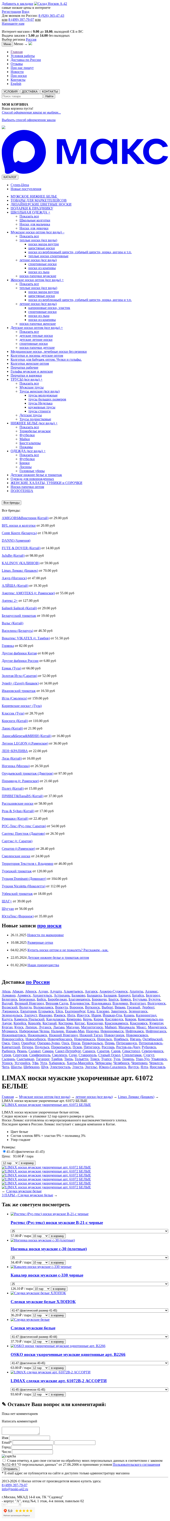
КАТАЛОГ (10, 177)
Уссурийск (22, 1063)
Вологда (25, 1007)
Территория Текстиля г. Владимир (27, 863)
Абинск (31, 991)
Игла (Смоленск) (14, 698)
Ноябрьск (121, 1039)
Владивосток (80, 1003)
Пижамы (26, 447)
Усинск (7, 1063)
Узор (14, 1140)
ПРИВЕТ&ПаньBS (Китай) (22, 796)
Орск (65, 1043)
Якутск (133, 1067)
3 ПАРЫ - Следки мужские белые (27, 1195)
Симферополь (39, 1055)
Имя (5, 1438)
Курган (7, 1027)
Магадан (72, 1027)
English (16, 84)
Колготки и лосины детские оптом (37, 355)
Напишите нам (13, 23)
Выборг (107, 1007)
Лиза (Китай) (12, 758)
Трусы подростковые (35, 419)
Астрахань (62, 995)
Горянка (8, 646)
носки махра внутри (43, 244)
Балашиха (94, 995)
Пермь (109, 1043)
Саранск (89, 1051)
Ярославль (158, 1067)
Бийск (41, 999)
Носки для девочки (33, 228)
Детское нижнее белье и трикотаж (36, 475)
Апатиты (136, 991)
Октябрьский (152, 1039)
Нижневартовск (14, 1035)
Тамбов (56, 1059)
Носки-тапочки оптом (27, 487)
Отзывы (17, 64)
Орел (15, 1043)
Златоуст (30, 1015)
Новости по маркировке (45, 935)
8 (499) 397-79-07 (21, 19)
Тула (116, 1059)
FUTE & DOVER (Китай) (21, 548)
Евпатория (28, 1011)
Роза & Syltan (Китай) (18, 811)
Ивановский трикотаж (19, 691)
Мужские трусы (31, 387)
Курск (18, 1027)
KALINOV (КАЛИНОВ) (20, 563)
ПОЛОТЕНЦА (22, 491)
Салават (35, 1051)
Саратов (103, 1051)
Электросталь (60, 1067)
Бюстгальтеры (30, 443)
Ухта (43, 1063)
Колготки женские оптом (30, 363)
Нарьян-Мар (75, 1031)
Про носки (19, 76)
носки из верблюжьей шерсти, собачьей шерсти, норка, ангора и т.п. (80, 252)
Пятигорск (92, 1047)
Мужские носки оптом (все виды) (37, 232)
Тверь (68, 1059)
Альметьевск (73, 991)
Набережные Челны (34, 1031)
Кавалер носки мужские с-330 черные (47, 1275)
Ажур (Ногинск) (14, 578)
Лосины (25, 467)
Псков (77, 1047)
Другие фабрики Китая (19, 653)
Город (6, 1447)
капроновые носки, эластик (49, 308)
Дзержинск (10, 1011)
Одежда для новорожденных (32, 479)
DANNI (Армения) (16, 540)
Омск (6, 1043)
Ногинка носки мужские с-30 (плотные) (49, 1249)
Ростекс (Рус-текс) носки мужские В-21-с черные (57, 1222)
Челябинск (121, 1063)
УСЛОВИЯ (10, 91)
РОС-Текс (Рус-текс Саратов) (24, 826)
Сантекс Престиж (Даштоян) (23, 833)
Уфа (35, 1063)
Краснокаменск (116, 1023)
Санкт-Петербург (68, 1051)
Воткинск (92, 1007)
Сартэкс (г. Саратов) (17, 841)
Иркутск (83, 1015)
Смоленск (59, 1055)
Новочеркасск (84, 1039)
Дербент (148, 1007)
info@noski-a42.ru (15, 1489)
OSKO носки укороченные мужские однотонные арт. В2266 (68, 1354)
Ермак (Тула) (11, 668)
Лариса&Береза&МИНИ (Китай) (26, 736)
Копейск (20, 1023)
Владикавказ (101, 1003)
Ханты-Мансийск (80, 1063)
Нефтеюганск (156, 1031)
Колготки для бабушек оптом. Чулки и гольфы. (46, 359)
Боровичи (99, 999)
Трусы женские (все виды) (39, 391)
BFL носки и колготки (19, 525)
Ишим (96, 1015)
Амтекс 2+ (10, 600)
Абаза (6, 991)
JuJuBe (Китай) (13, 555)
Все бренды (11, 502)
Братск (113, 999)
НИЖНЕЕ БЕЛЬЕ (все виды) (34, 423)
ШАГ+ (7, 901)
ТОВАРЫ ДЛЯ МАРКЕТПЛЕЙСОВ (39, 200)
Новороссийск (13, 1039)
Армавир (8, 995)
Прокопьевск (61, 1047)
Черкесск (156, 1063)
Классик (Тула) (13, 713)
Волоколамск (43, 1007)
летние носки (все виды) (38, 260)
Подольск (42, 1047)
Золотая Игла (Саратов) (19, 676)
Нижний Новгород (63, 1035)
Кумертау (156, 1023)
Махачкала (126, 1027)
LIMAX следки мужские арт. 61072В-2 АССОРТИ (59, 1380)
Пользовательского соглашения (136, 1464)
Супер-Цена (20, 185)
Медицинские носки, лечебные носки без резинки (49, 351)
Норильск (104, 1039)
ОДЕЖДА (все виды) (28, 451)
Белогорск (9, 999)
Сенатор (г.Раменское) (18, 848)
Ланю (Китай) (12, 728)
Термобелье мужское (35, 431)
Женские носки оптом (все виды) (37, 280)
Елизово (103, 1011)
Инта (71, 1015)
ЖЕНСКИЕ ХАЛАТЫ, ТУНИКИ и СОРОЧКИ (46, 483)
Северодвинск (152, 1051)
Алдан (43, 991)
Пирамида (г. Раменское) (20, 781)
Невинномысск (112, 1031)
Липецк (31, 1027)
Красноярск (139, 1023)
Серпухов (20, 1055)
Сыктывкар (25, 1059)
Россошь (108, 1047)
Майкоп (111, 1027)
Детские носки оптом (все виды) (37, 328)
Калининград (146, 1015)
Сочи (73, 1055)
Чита (5, 1067)
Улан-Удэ (142, 1059)
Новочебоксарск (60, 1039)
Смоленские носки (16, 856)
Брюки (24, 463)
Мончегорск (157, 1027)
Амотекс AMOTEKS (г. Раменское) (28, 593)
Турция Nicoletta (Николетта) (23, 886)
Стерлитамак (132, 1055)
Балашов (110, 995)
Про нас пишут (22, 68)
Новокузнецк (114, 1035)
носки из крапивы (42, 268)
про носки (49, 925)
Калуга (7, 1019)
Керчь (87, 1019)
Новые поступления (26, 189)
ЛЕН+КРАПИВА (15, 751)
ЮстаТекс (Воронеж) (18, 916)
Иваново (45, 1015)
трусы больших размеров (47, 399)
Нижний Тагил (90, 1035)
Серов (6, 1055)
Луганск (45, 1027)
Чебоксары (103, 1063)
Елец (91, 1011)
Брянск (125, 999)
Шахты (16, 1067)
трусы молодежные (43, 395)
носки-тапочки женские (37, 324)
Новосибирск (35, 1039)
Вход (25, 11)
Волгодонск (156, 1003)
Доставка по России (26, 60)
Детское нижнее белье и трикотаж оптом (58, 957)
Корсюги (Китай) (15, 721)
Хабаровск (57, 1063)
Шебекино (31, 1067)
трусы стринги (39, 411)
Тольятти (81, 1059)
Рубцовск (149, 1047)
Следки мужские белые (24, 1191)
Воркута (61, 1007)
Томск (94, 1059)
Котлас (80, 1023)
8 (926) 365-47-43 (51, 15)
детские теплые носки (36, 335)
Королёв (34, 1023)
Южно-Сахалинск (112, 1067)
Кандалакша (55, 1019)
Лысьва (58, 1027)
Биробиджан (57, 999)
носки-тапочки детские (37, 347)
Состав (16, 1136)
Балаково (78, 995)
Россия (31, 39)
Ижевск (60, 1015)
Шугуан (8, 909)
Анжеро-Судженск (113, 991)
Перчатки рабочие (24, 367)
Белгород (153, 995)
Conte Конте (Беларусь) (19, 533)
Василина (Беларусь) (17, 631)
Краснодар (95, 1023)
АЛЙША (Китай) (15, 585)
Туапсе (106, 1059)
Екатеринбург (75, 1011)
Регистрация (11, 11)
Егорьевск (46, 1011)
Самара (47, 1051)
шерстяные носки (41, 248)
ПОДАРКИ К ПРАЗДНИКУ (32, 208)
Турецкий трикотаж (17, 871)
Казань (129, 1015)
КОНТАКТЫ (50, 91)
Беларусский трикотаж (19, 616)
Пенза (75, 1043)
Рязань (22, 1051)
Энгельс (91, 1067)
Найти (49, 96)
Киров (98, 1019)
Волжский (9, 1007)
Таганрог (42, 1059)
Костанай (49, 1023)
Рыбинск (8, 1051)
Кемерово (74, 1019)
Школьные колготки (34, 220)
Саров (115, 1051)
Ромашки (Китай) (15, 818)
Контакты (18, 80)
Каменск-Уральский (29, 1019)
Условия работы (23, 56)
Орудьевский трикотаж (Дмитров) (27, 773)
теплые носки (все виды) (38, 240)
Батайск (138, 995)
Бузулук (154, 999)
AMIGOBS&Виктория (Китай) (25, 518)
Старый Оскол (109, 1055)
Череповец (139, 1063)
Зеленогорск (138, 1011)
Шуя (44, 1067)
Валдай (7, 1003)
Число (6, 1452)
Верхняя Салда (57, 1003)
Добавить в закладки (17, 4)
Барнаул (124, 995)
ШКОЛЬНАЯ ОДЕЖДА (30, 212)
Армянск (24, 995)
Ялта (144, 1067)
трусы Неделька (40, 403)
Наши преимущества (43, 965)
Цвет (14, 1132)
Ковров (130, 1019)
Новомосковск (137, 1035)
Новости (17, 72)
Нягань (135, 1039)
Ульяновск (159, 1059)
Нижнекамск (37, 1035)
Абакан (17, 991)
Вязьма (120, 1007)
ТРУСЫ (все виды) (26, 379)
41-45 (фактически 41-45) (25, 1151)
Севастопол (131, 1051)
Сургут (148, 1055)
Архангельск (42, 995)
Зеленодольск (12, 1015)
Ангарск (91, 991)
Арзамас (151, 991)
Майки (24, 439)
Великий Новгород (29, 1003)
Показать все (29, 216)
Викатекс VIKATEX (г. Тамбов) (26, 638)
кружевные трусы (41, 407)
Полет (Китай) (13, 788)
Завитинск (119, 1011)
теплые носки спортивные (48, 256)
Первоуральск (92, 1043)
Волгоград (138, 1003)
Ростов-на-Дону (128, 1047)
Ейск (59, 1011)
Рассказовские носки (17, 803)
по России (38, 982)
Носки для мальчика (34, 224)
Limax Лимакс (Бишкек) (20, 570)
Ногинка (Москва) (16, 766)
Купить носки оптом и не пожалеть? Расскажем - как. (67, 950)
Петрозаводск (126, 1043)
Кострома (65, 1023)
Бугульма (140, 999)
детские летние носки (35, 339)
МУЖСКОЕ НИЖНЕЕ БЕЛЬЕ (34, 196)
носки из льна (38, 272)
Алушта (56, 991)
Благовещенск (79, 999)
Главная (17, 52)
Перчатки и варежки (26, 375)
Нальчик (57, 1031)
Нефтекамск (135, 1031)
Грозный (133, 1007)
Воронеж (76, 1007)
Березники (27, 999)
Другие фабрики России (20, 661)
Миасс (141, 1027)
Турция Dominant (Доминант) (24, 879)
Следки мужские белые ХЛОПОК (43, 1301)
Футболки (27, 435)
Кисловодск (114, 1019)
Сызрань (8, 1059)
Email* (7, 1442)
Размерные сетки (40, 942)
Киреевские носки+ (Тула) (22, 706)
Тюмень (128, 1059)
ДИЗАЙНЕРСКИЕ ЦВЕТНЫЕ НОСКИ (41, 204)
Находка (92, 1031)
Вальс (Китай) (12, 623)
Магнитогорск (92, 1027)
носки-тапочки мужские (37, 276)
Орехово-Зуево (48, 1043)
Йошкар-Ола (112, 1015)
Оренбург (28, 1043)
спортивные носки (42, 264)
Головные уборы (32, 471)
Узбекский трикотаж (17, 894)
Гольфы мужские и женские (32, 371)
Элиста (77, 1067)
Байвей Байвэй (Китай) (19, 608)
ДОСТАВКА (30, 91)
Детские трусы (30, 415)
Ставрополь (88, 1055)
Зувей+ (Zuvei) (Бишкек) (20, 683)
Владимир (120, 1003)
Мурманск (9, 1031)
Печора (27, 1047)
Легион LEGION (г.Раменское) (25, 743)
